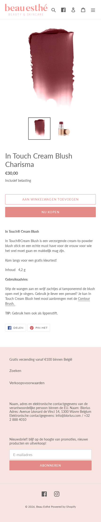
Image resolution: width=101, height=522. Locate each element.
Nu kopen (50, 212)
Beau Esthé (43, 506)
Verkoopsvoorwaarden (26, 383)
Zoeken (15, 370)
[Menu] (93, 9)
